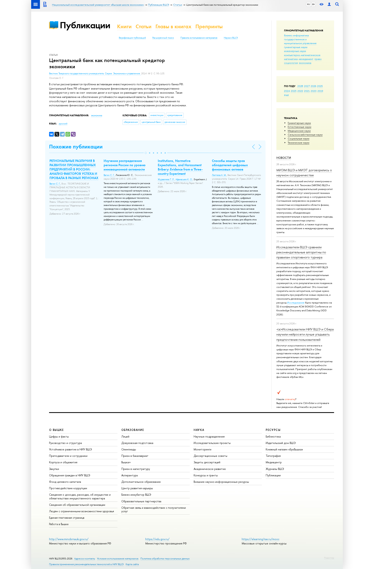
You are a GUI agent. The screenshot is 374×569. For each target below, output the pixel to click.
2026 (313, 86)
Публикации (85, 25)
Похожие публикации (76, 146)
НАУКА (199, 430)
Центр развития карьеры (137, 488)
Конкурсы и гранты (206, 475)
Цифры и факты (59, 436)
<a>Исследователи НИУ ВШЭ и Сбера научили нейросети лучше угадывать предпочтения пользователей (305, 334)
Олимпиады (128, 449)
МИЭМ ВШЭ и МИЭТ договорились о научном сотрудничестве (304, 172)
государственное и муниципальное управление (300, 41)
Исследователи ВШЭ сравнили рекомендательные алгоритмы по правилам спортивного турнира (301, 252)
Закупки (54, 469)
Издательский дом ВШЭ (281, 443)
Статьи (144, 26)
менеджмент (306, 59)
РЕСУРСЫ (273, 430)
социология (291, 63)
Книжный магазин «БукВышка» (284, 449)
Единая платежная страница (66, 517)
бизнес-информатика (296, 35)
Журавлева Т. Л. (166, 179)
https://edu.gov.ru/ (157, 539)
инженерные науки (295, 51)
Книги (124, 26)
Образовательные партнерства (141, 501)
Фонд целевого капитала (65, 482)
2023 (293, 91)
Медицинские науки (299, 130)
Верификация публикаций (132, 37)
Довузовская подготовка (137, 443)
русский (63, 123)
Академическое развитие (210, 469)
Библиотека (273, 436)
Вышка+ (126, 462)
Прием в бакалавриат (134, 456)
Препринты (209, 26)
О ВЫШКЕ (56, 430)
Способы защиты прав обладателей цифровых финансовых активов (230, 165)
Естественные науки (299, 127)
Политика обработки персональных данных (165, 558)
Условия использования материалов (117, 558)
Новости (283, 158)
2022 (300, 91)
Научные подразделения (209, 436)
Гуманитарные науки (299, 123)
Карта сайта (132, 564)
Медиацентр (274, 462)
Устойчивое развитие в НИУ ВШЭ (70, 449)
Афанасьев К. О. (184, 179)
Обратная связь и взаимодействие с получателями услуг (153, 509)
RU (308, 4)
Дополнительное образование (141, 482)
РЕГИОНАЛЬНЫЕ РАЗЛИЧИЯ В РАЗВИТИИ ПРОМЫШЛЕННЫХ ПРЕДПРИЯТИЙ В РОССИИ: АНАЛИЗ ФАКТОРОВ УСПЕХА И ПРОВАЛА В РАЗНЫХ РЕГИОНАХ (73, 169)
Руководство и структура (65, 443)
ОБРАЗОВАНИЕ (132, 430)
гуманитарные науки (295, 47)
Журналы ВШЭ (275, 469)
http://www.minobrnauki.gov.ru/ (68, 539)
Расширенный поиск (163, 37)
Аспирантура (129, 475)
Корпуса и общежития (63, 462)
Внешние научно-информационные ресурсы (221, 482)
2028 (300, 86)
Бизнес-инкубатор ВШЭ (136, 494)
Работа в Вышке (59, 524)
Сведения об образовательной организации (77, 505)
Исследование (295, 302)
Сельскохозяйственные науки (305, 134)
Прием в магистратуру (135, 469)
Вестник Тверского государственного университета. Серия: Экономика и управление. (95, 73)
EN (313, 4)
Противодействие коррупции (68, 488)
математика (291, 59)
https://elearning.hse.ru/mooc (260, 539)
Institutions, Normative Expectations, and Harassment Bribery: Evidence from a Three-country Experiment (180, 167)
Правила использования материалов (198, 37)
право (318, 59)
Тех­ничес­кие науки (298, 142)
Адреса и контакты (84, 558)
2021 (307, 91)
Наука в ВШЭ (231, 37)
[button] (146, 153)
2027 (307, 86)
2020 (314, 91)
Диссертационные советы (210, 456)
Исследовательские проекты (212, 443)
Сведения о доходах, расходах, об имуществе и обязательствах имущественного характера (80, 496)
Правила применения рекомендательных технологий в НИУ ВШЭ (86, 564)
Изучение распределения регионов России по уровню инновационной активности (125, 165)
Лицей (125, 436)
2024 (287, 91)
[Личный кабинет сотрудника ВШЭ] (329, 4)
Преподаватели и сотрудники (68, 456)
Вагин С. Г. (54, 183)
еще (286, 95)
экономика (305, 63)
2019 (320, 91)
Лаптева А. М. (219, 175)
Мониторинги (202, 449)
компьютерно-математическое (302, 55)
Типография (273, 456)
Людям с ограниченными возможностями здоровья (81, 511)
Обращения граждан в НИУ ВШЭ (69, 475)
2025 (320, 86)
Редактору (329, 557)
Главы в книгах (173, 26)
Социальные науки (298, 138)
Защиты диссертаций (207, 462)
